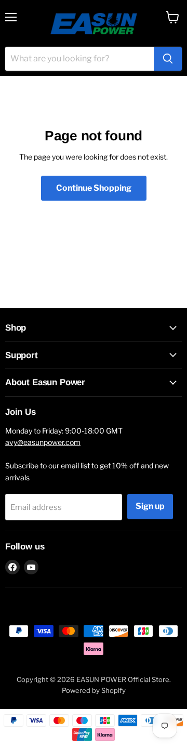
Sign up (150, 506)
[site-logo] (93, 23)
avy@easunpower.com (43, 442)
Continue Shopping (93, 188)
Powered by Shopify (94, 690)
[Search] (168, 59)
